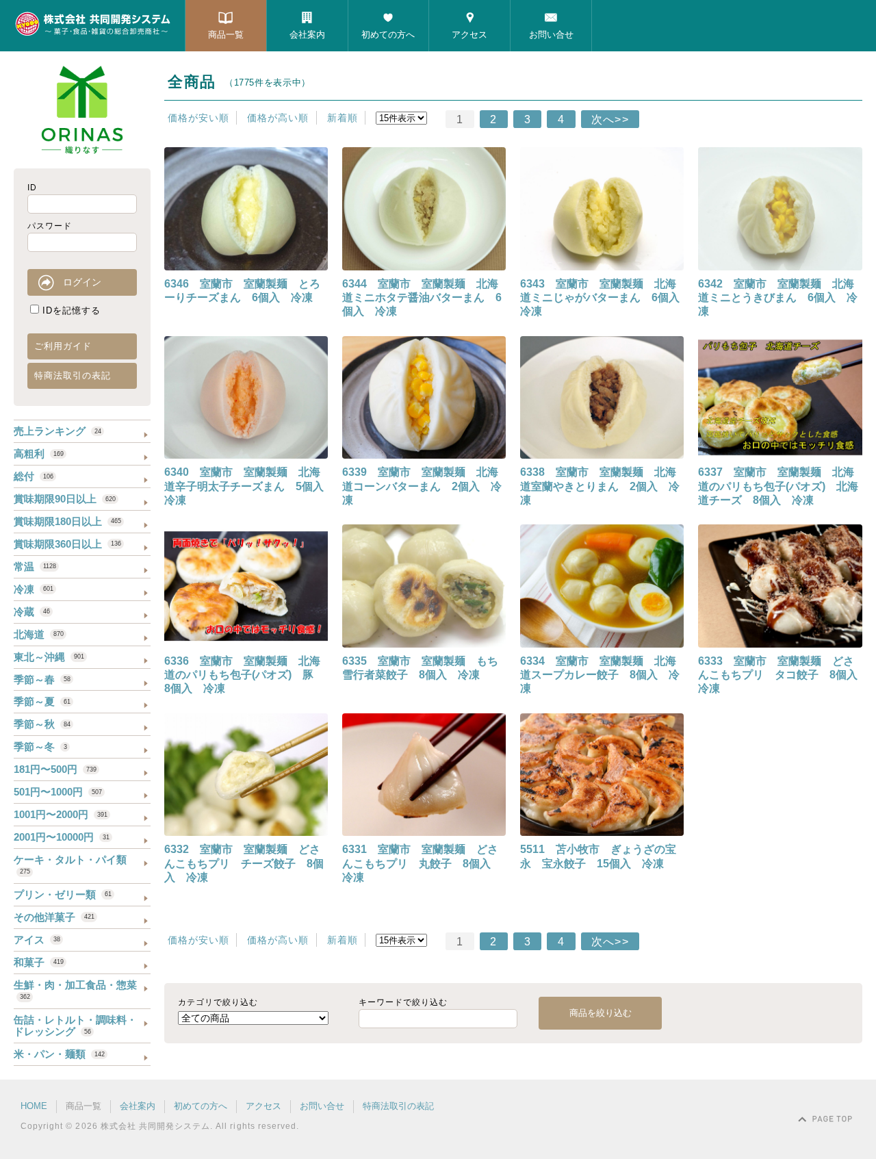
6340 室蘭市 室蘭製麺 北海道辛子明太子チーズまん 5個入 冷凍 (249, 486)
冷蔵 (32, 611)
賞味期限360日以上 (67, 544)
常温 (35, 566)
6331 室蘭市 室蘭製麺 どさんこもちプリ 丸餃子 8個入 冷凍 (422, 863)
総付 (33, 476)
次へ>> (609, 119)
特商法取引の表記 (72, 375)
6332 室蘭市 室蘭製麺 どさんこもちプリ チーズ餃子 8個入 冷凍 (244, 863)
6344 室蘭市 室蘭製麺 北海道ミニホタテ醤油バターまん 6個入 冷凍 (422, 298)
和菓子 (39, 962)
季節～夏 (42, 701)
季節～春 (42, 679)
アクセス (469, 34)
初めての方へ (388, 34)
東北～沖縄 (49, 657)
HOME (34, 1106)
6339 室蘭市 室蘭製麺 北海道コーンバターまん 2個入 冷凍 (422, 486)
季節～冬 (40, 746)
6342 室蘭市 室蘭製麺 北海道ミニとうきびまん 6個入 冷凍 (778, 298)
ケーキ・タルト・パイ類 (70, 864)
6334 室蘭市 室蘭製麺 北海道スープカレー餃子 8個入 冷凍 (600, 675)
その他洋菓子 (54, 917)
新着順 (342, 117)
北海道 (39, 634)
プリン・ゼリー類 (63, 894)
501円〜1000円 (58, 792)
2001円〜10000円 (62, 837)
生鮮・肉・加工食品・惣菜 (75, 989)
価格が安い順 (198, 117)
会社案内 (307, 34)
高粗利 (39, 453)
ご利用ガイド (63, 346)
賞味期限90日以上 (65, 499)
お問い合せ (551, 34)
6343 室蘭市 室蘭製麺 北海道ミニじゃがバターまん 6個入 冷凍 (605, 298)
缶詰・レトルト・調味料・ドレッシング (75, 1026)
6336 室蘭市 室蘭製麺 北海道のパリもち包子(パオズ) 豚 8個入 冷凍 (244, 675)
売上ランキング (57, 431)
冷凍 (33, 589)
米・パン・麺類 (59, 1054)
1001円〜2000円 (60, 814)
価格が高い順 (278, 117)
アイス (37, 939)
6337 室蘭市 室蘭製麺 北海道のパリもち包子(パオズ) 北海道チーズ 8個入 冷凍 (778, 486)
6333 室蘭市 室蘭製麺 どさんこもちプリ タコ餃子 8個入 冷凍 (783, 675)
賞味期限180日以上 (67, 521)
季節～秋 (42, 724)
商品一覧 (226, 34)
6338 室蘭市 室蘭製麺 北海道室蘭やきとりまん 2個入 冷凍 (600, 486)
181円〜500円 (55, 769)
